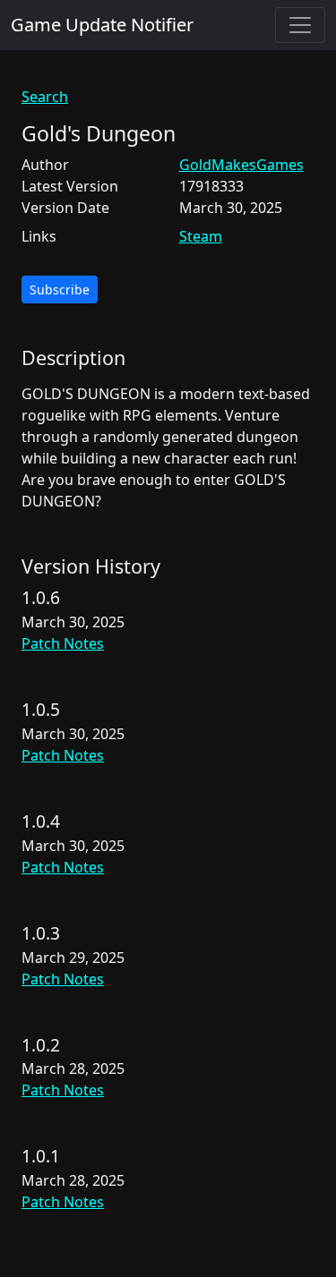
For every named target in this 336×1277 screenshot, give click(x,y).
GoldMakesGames (241, 165)
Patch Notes (63, 643)
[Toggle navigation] (300, 25)
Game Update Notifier (102, 25)
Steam (200, 236)
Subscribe (60, 289)
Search (45, 96)
